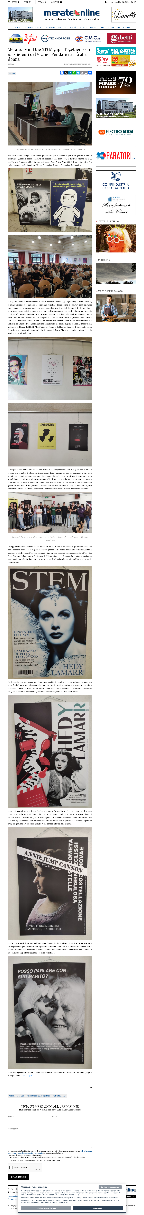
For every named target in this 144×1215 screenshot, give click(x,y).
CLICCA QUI (27, 1075)
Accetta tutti (97, 1208)
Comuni (28, 2)
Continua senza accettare (110, 1187)
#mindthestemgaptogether (38, 1096)
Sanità (73, 27)
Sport (93, 27)
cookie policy (74, 1195)
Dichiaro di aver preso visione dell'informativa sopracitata (35, 1160)
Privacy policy (14, 1199)
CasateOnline (106, 27)
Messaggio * (13, 1129)
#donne (20, 1096)
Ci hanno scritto (34, 27)
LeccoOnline (123, 27)
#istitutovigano (59, 1096)
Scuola (83, 27)
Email (54, 1116)
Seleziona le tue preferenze (46, 1208)
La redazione (13, 1196)
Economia (50, 27)
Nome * (11, 1116)
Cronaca (18, 27)
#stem (12, 1096)
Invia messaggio (18, 1177)
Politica (62, 27)
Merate (12, 73)
